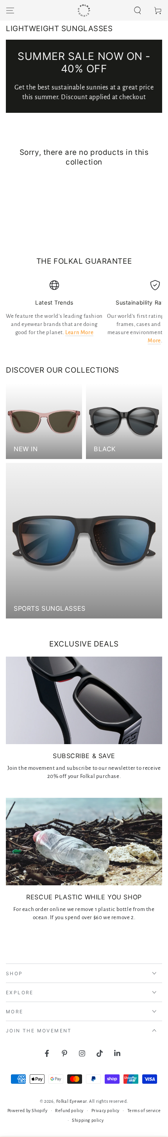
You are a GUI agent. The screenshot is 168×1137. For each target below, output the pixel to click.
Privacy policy (105, 1110)
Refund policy (69, 1110)
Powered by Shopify (27, 1110)
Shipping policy (88, 1120)
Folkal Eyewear (71, 1101)
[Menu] (10, 10)
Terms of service (144, 1110)
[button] (137, 10)
